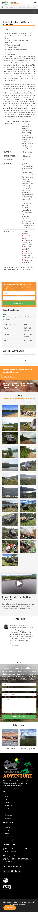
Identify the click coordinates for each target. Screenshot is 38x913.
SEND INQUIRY (19, 718)
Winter (7, 834)
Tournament (9, 838)
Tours (6, 8)
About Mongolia (10, 841)
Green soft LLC (23, 905)
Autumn (7, 831)
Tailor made (8, 377)
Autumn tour (13, 8)
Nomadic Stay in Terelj (28, 750)
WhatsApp (10, 907)
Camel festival (10, 750)
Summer (7, 828)
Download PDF (19, 304)
